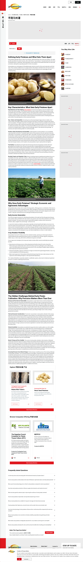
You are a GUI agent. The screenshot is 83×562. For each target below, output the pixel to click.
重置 (19, 48)
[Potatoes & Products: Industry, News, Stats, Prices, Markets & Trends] (15, 7)
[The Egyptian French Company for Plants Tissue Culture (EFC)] (20, 439)
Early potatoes (27, 109)
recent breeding (37, 163)
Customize (26, 559)
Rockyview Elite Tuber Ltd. (40, 388)
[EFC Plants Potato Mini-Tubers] (20, 388)
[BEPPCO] (43, 439)
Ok (19, 559)
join (78, 2)
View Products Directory (31, 409)
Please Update (49, 532)
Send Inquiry (15, 404)
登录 (71, 2)
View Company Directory (31, 462)
